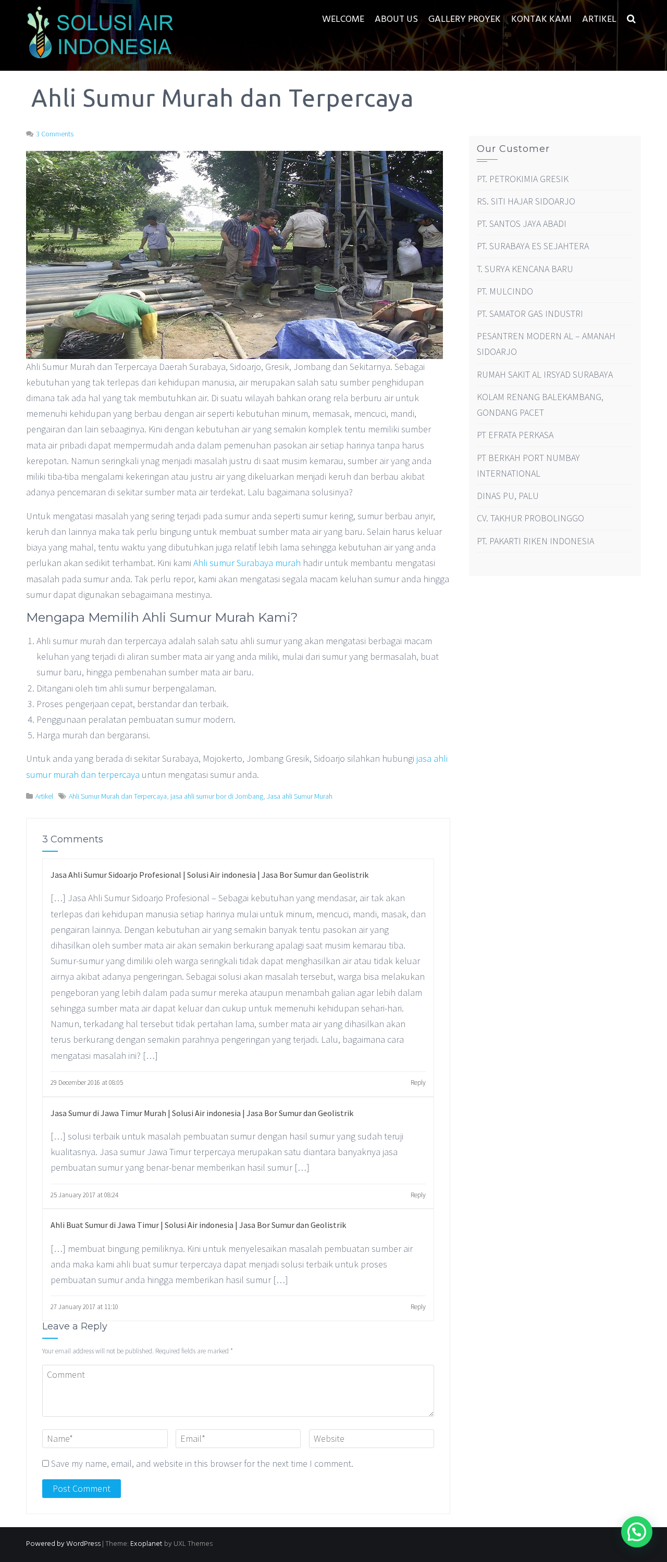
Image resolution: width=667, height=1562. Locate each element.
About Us (396, 19)
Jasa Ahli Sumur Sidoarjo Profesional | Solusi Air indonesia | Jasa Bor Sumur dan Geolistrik (209, 874)
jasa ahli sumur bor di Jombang (216, 796)
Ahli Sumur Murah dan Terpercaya (118, 796)
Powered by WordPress (63, 1544)
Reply (418, 1082)
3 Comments (54, 133)
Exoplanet (146, 1544)
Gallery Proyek (464, 19)
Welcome (343, 19)
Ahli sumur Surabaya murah (247, 563)
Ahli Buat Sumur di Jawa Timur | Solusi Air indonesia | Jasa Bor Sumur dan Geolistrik (198, 1225)
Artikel (599, 19)
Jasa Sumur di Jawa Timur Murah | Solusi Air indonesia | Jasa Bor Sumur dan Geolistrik (202, 1113)
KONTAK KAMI (541, 19)
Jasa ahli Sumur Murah (299, 796)
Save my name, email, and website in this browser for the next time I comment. (202, 1463)
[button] (631, 19)
